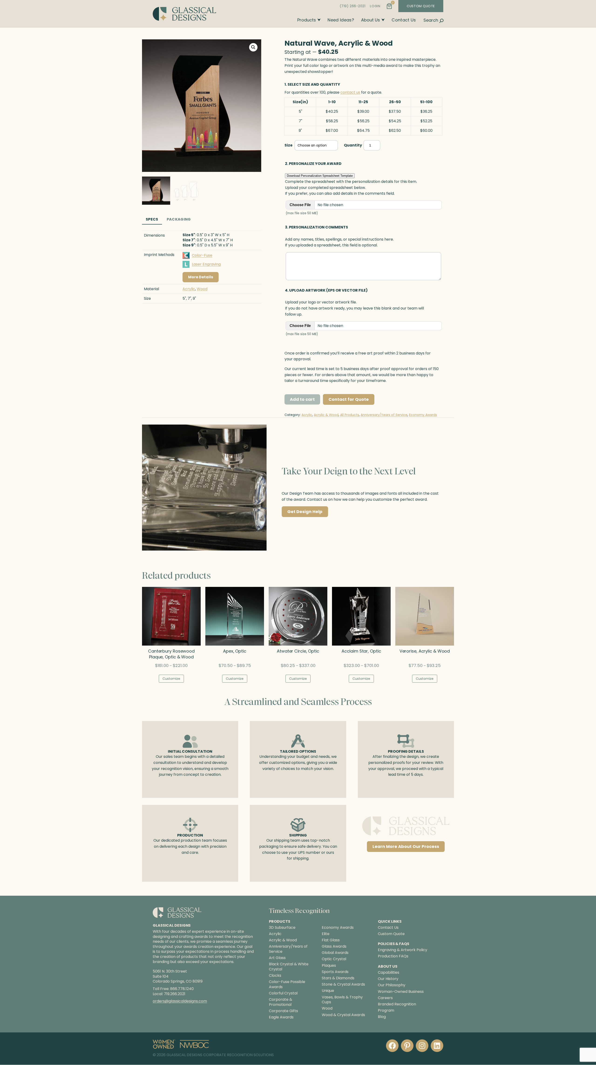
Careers (385, 997)
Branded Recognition (397, 1004)
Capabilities (388, 972)
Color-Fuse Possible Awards (287, 984)
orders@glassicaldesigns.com (180, 1001)
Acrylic (189, 289)
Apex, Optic (234, 651)
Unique (328, 991)
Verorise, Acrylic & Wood (425, 651)
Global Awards (335, 953)
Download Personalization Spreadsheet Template (320, 175)
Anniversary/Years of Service (384, 414)
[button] (253, 47)
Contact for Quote (348, 399)
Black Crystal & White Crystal (288, 967)
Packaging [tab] (179, 219)
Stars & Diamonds (338, 978)
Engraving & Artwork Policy (402, 950)
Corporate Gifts (283, 1011)
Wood (202, 289)
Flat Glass (331, 940)
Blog (382, 1017)
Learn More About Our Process (405, 846)
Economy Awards (423, 414)
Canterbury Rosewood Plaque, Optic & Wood (171, 654)
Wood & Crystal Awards (343, 1014)
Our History (388, 979)
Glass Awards (334, 946)
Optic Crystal (334, 959)
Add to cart (302, 399)
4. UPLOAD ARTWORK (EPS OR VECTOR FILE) (326, 290)
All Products (349, 414)
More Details (200, 277)
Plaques (329, 965)
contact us (350, 92)
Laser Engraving (206, 264)
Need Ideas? (341, 20)
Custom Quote (391, 933)
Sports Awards (335, 971)
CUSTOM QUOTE (421, 6)
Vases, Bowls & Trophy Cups (342, 1000)
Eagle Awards (281, 1017)
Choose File (300, 205)
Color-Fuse (202, 255)
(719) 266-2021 (353, 6)
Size (288, 145)
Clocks (275, 975)
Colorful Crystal (283, 993)
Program (386, 1010)
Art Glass (277, 957)
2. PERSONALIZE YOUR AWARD (313, 163)
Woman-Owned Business (401, 991)
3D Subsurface (282, 927)
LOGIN (375, 6)
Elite (325, 933)
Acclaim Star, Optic (361, 651)
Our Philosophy (391, 985)
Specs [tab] (152, 219)
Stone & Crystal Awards (343, 984)
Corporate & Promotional (280, 1002)
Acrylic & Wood (326, 414)
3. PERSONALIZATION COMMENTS (316, 227)
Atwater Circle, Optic (298, 651)
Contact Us (404, 20)
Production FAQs (393, 956)
